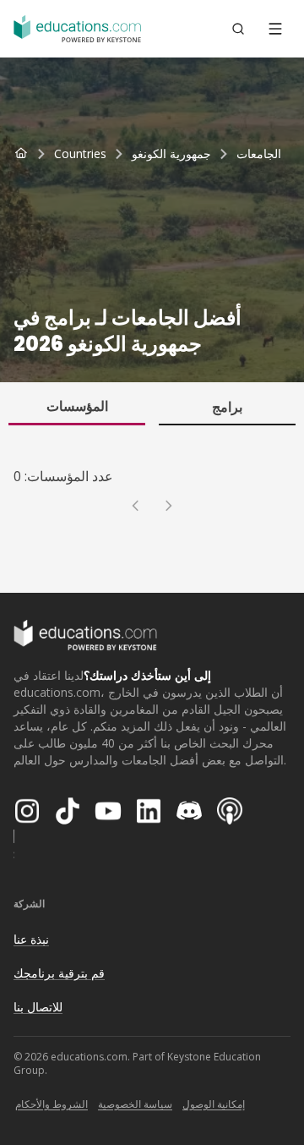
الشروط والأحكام (51, 1104)
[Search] (238, 29)
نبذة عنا (31, 939)
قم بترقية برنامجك (59, 973)
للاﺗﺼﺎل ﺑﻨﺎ (38, 1007)
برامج (227, 406)
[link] (258, 153)
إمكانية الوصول (213, 1104)
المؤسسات (77, 406)
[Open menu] (275, 29)
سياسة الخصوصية (135, 1104)
